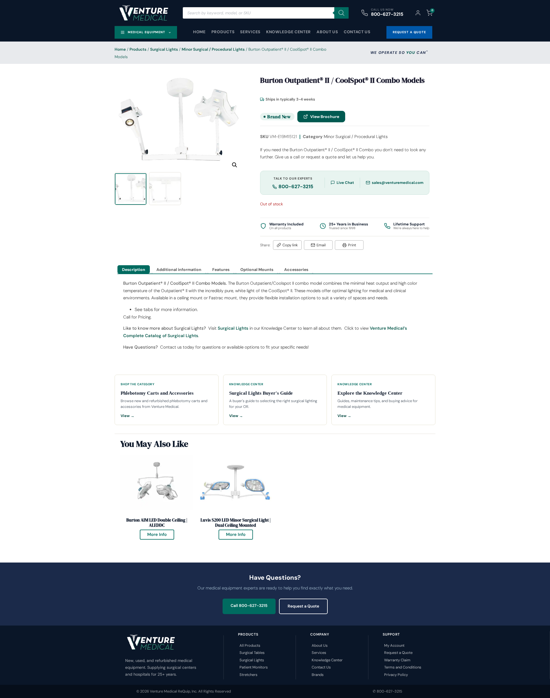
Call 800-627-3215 (249, 605)
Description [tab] (133, 269)
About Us (327, 31)
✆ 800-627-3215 (387, 691)
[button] (234, 165)
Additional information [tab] (178, 269)
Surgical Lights (164, 49)
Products (223, 31)
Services (250, 31)
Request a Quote (303, 606)
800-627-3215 (387, 14)
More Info (160, 533)
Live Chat (345, 182)
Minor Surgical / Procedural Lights (213, 49)
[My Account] (418, 13)
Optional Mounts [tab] (256, 269)
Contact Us (357, 31)
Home (199, 31)
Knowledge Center (288, 31)
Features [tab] (220, 269)
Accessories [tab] (296, 269)
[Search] (341, 13)
